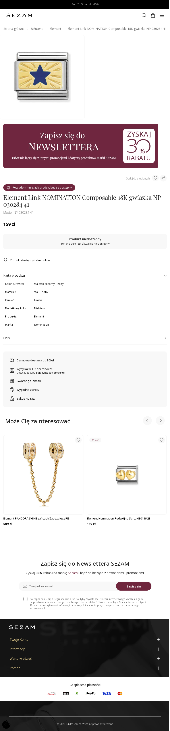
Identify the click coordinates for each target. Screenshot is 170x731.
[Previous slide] (147, 421)
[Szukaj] (144, 15)
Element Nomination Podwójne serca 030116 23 (118, 518)
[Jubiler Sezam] (19, 15)
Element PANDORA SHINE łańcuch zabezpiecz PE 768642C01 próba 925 (36, 518)
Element (55, 28)
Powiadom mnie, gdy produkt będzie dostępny (42, 187)
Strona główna (14, 28)
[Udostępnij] (163, 178)
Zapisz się (134, 586)
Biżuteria (37, 28)
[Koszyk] (153, 15)
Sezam (73, 573)
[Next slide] (160, 421)
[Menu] (162, 15)
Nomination (41, 325)
